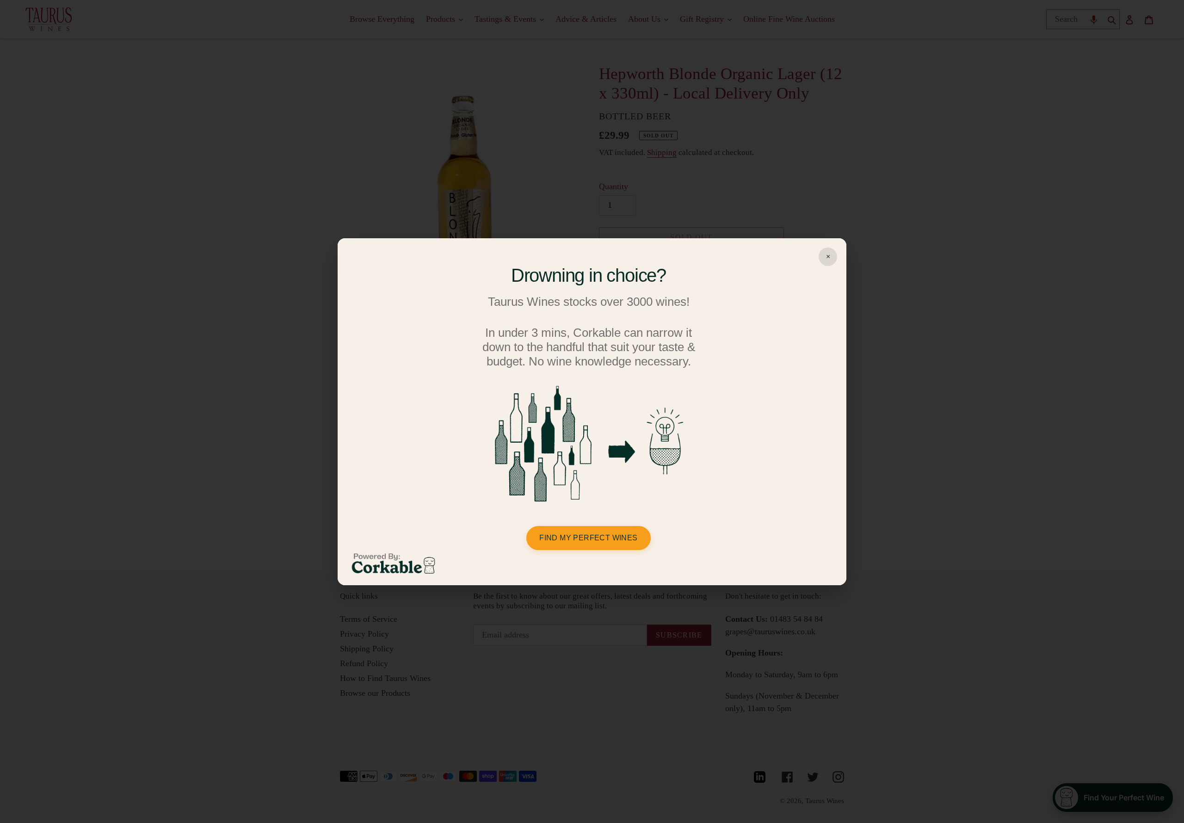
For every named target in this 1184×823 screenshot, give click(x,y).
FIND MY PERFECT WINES (588, 538)
